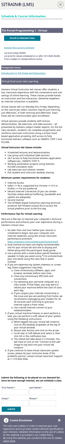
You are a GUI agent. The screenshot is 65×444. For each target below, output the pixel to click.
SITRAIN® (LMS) (17, 4)
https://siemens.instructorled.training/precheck (33, 241)
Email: (5, 398)
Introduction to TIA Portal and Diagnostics (23, 73)
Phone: (32, 398)
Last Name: (35, 387)
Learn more (9, 440)
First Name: (8, 387)
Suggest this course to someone (19, 47)
